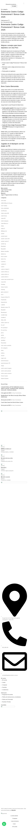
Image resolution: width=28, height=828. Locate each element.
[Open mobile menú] (1, 1)
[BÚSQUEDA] (23, 3)
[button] (4, 824)
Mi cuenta (4, 680)
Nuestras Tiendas (6, 701)
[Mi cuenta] (26, 1)
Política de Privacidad (7, 699)
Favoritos (4, 687)
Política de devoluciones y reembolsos (11, 697)
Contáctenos (5, 689)
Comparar (4, 684)
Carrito (3, 682)
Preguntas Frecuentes (7, 694)
